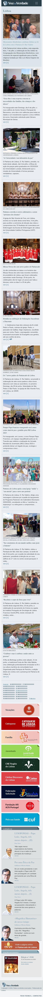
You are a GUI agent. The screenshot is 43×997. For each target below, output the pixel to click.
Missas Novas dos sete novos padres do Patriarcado (21, 266)
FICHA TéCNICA (25, 996)
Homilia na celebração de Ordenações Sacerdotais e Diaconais (21, 320)
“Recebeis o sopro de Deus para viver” (17, 599)
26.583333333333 (9, 694)
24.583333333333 (9, 692)
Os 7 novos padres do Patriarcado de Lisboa (19, 375)
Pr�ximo (32, 698)
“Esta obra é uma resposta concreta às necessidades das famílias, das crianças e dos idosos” (19, 101)
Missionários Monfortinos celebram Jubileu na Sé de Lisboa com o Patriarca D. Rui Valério (21, 43)
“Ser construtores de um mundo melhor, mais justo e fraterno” (21, 544)
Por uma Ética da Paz (24, 862)
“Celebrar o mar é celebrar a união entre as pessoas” (18, 654)
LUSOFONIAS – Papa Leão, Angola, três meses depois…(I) (25, 890)
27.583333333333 (21, 694)
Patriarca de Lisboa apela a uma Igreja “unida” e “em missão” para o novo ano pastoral (20, 489)
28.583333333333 (9, 696)
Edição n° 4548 (27, 957)
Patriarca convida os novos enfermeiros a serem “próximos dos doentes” (20, 213)
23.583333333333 (21, 690)
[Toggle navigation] (36, 3)
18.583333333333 (9, 686)
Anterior (5, 684)
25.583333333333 (21, 692)
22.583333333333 (9, 690)
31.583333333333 (21, 698)
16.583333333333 (15, 684)
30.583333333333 (9, 698)
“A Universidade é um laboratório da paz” (18, 158)
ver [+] (5, 63)
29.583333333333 (21, 696)
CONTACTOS (37, 996)
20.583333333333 (9, 688)
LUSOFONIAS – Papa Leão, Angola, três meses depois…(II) (25, 837)
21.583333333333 (21, 688)
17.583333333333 (28, 684)
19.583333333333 (21, 686)
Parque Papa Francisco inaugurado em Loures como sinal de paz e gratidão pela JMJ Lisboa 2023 (19, 430)
